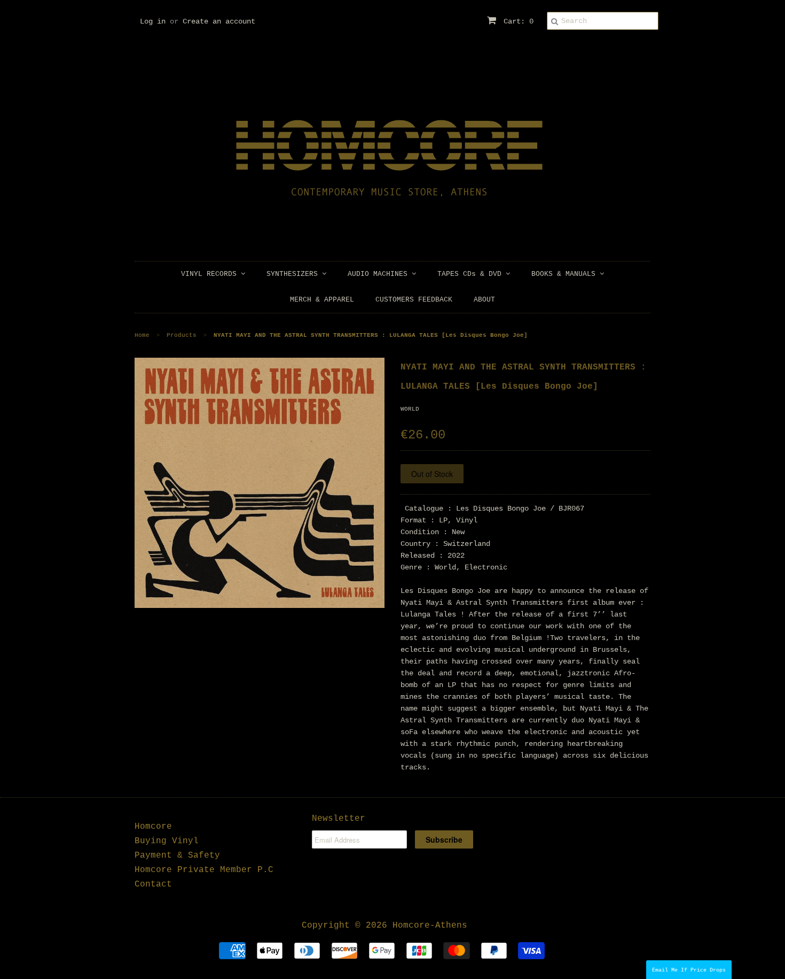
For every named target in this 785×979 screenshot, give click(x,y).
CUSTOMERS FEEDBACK (413, 300)
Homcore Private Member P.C (204, 870)
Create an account (219, 21)
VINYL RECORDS (211, 274)
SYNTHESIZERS (294, 274)
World (410, 409)
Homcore (153, 826)
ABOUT (484, 300)
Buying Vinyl (167, 841)
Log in (153, 21)
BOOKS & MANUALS (565, 274)
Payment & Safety (177, 855)
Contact (153, 884)
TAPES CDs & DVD (471, 274)
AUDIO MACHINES (380, 274)
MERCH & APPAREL (322, 300)
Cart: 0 (516, 21)
